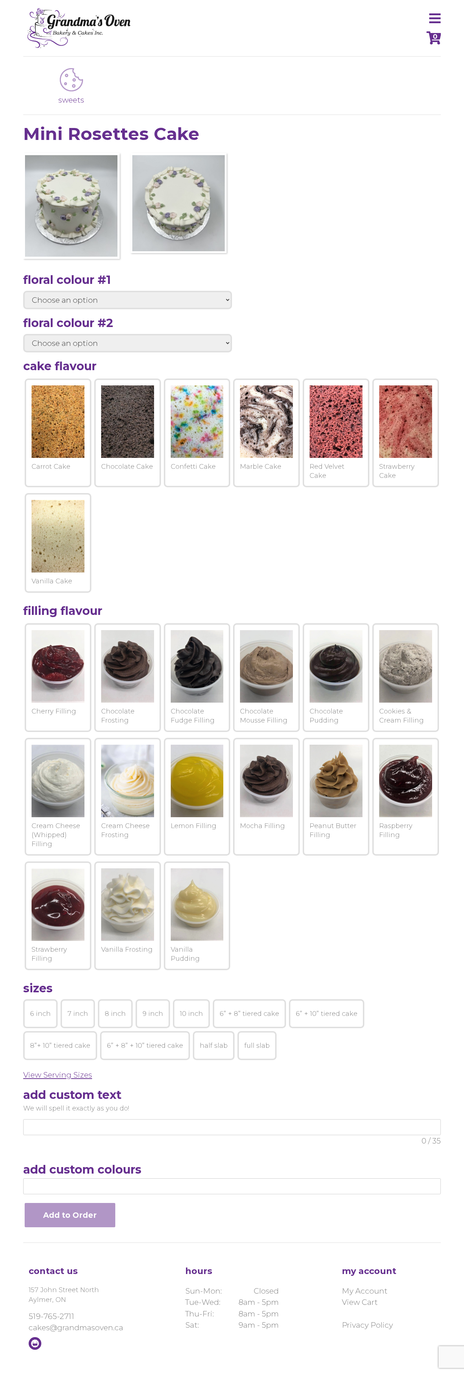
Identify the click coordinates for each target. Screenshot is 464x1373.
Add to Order (70, 1215)
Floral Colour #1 (67, 280)
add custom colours (82, 1169)
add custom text (72, 1095)
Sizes (38, 988)
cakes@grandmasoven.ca (76, 1327)
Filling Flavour (62, 611)
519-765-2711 (51, 1316)
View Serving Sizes (57, 1074)
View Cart (360, 1302)
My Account (365, 1290)
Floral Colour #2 (68, 323)
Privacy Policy (367, 1324)
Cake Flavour (59, 366)
